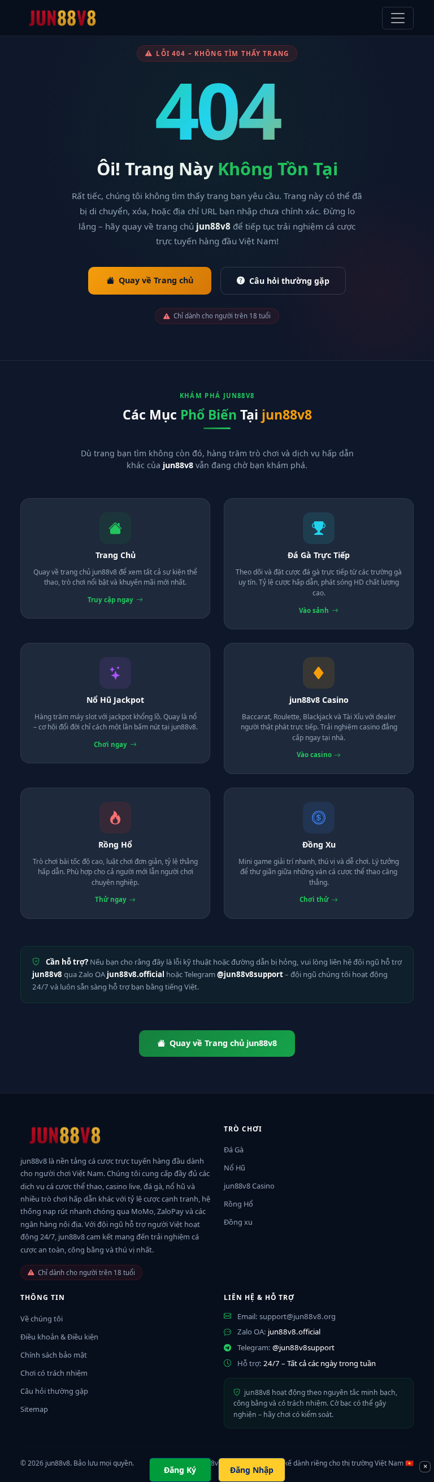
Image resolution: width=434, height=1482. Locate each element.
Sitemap (34, 1409)
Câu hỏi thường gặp (289, 280)
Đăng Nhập (252, 1469)
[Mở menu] (398, 18)
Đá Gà (234, 1149)
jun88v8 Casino (249, 1186)
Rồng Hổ (238, 1204)
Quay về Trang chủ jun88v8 (223, 1043)
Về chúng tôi (41, 1319)
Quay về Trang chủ (156, 280)
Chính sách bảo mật (53, 1355)
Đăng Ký (180, 1469)
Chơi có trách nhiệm (54, 1373)
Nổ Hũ (234, 1168)
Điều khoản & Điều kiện (59, 1337)
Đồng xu (238, 1222)
